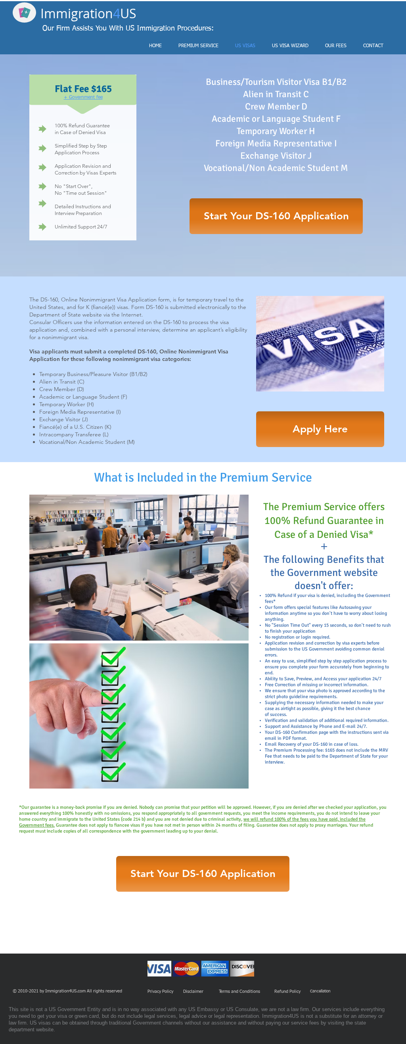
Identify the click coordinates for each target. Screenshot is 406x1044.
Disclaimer (193, 991)
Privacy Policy (160, 991)
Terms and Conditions (240, 991)
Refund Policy (287, 991)
